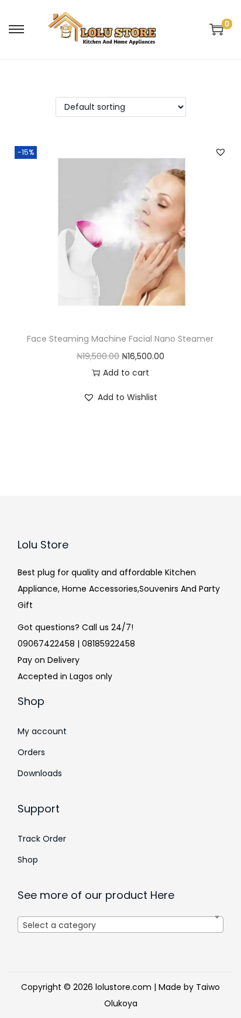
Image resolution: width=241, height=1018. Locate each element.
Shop (28, 860)
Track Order (42, 839)
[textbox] (120, 931)
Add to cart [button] (126, 372)
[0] (216, 29)
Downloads (40, 773)
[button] (220, 152)
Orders (31, 752)
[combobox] (120, 924)
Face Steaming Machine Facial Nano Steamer (120, 339)
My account (42, 731)
